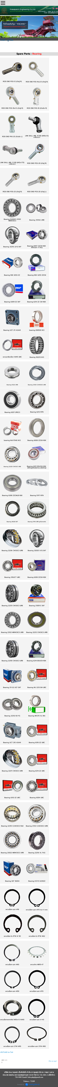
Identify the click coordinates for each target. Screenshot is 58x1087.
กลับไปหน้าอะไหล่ (6, 1052)
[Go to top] (53, 1061)
